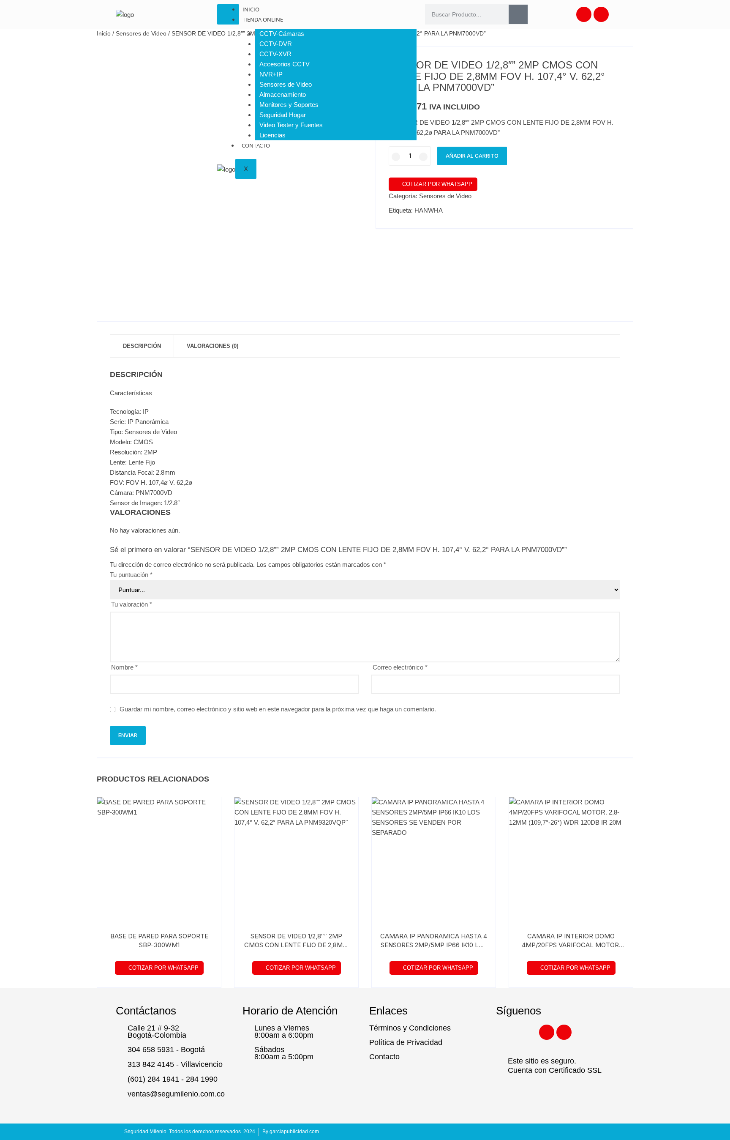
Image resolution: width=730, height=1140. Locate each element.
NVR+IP (271, 74)
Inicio (250, 9)
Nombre (124, 667)
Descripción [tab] (142, 346)
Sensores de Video (285, 84)
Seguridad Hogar (282, 114)
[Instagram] (601, 14)
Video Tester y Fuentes (291, 124)
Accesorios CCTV (284, 64)
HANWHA (428, 210)
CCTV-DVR (275, 43)
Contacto (256, 145)
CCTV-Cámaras (281, 33)
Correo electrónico (400, 667)
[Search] (518, 14)
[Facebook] (583, 14)
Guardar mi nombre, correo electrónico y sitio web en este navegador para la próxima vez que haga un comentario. (278, 709)
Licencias (272, 135)
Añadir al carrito (472, 156)
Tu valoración (131, 604)
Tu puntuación (131, 574)
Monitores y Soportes (289, 104)
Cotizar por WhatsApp (437, 184)
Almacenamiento (282, 94)
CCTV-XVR (275, 53)
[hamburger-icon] (228, 14)
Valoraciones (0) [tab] (212, 346)
